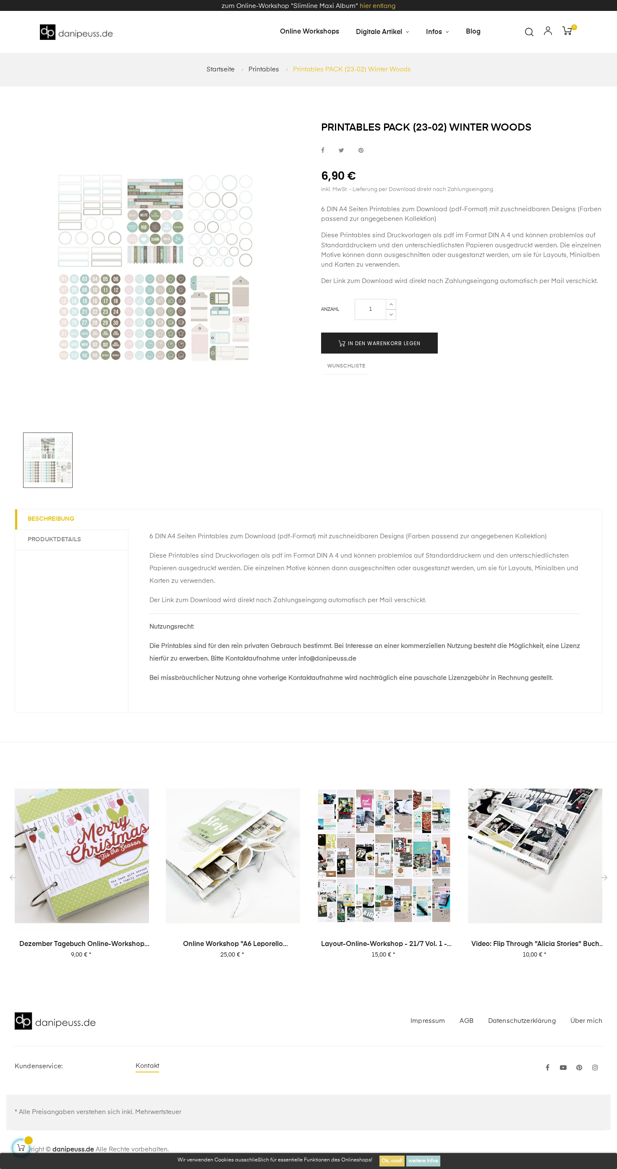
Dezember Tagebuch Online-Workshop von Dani (81, 945)
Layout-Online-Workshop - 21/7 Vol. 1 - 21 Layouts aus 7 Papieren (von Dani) (384, 945)
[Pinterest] (579, 1068)
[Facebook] (547, 1068)
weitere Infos (423, 1161)
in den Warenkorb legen (383, 343)
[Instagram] (595, 1068)
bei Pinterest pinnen (360, 150)
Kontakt (147, 1066)
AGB (466, 1021)
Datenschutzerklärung (522, 1021)
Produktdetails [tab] (54, 540)
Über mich (586, 1021)
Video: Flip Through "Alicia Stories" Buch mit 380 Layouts (535, 945)
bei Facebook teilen (322, 150)
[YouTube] (563, 1068)
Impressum (427, 1021)
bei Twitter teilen (341, 150)
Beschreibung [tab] (51, 519)
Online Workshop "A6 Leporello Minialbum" (233, 945)
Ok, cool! (392, 1161)
